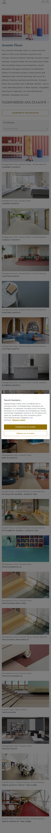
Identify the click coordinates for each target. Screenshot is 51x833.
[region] (25, 416)
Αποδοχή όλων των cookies (25, 427)
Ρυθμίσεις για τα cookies (25, 433)
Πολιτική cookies (18, 420)
